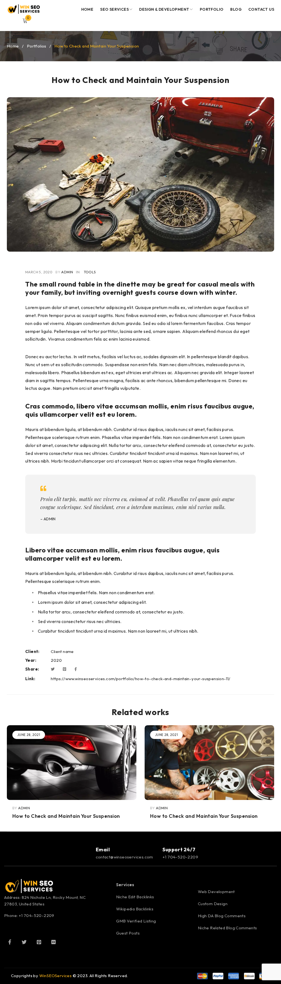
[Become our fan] (9, 941)
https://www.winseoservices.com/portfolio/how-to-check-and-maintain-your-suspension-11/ (140, 678)
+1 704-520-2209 (180, 857)
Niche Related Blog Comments (227, 927)
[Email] (83, 853)
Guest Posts (128, 933)
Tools (90, 272)
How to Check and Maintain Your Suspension (66, 816)
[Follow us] (24, 941)
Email (103, 849)
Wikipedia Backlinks (135, 908)
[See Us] (38, 941)
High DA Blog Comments (222, 915)
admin (67, 272)
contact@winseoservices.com (124, 857)
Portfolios (36, 46)
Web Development (216, 891)
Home (13, 46)
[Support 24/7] (150, 853)
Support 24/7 (178, 849)
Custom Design (212, 903)
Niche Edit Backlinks (135, 896)
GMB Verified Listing (136, 921)
